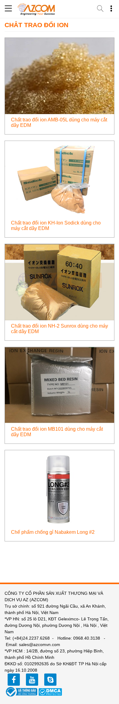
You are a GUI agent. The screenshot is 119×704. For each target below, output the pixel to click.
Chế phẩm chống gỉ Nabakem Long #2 (53, 532)
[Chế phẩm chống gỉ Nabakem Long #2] (59, 487)
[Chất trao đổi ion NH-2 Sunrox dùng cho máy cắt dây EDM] (59, 281)
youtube (32, 679)
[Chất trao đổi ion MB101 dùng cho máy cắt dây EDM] (59, 384)
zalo (50, 679)
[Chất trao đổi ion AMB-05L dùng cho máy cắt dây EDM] (59, 75)
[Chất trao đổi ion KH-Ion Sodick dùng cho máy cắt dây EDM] (59, 178)
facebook (14, 679)
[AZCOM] (36, 9)
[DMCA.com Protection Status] (50, 691)
